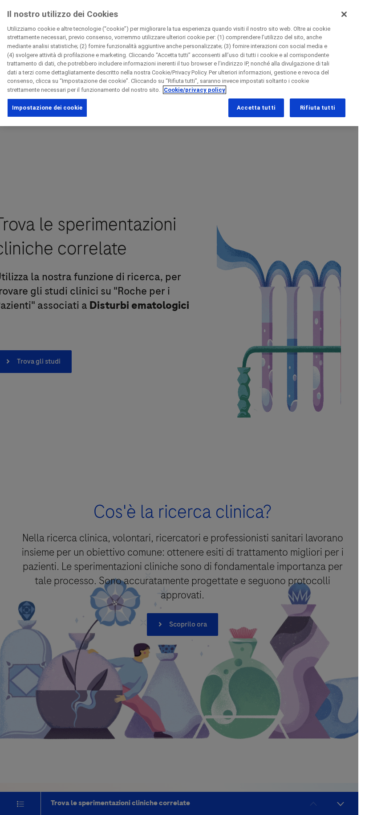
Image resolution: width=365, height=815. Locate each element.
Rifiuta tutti (317, 107)
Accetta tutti (256, 107)
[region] (179, 63)
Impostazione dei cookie (47, 107)
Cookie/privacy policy (194, 89)
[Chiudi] (344, 14)
